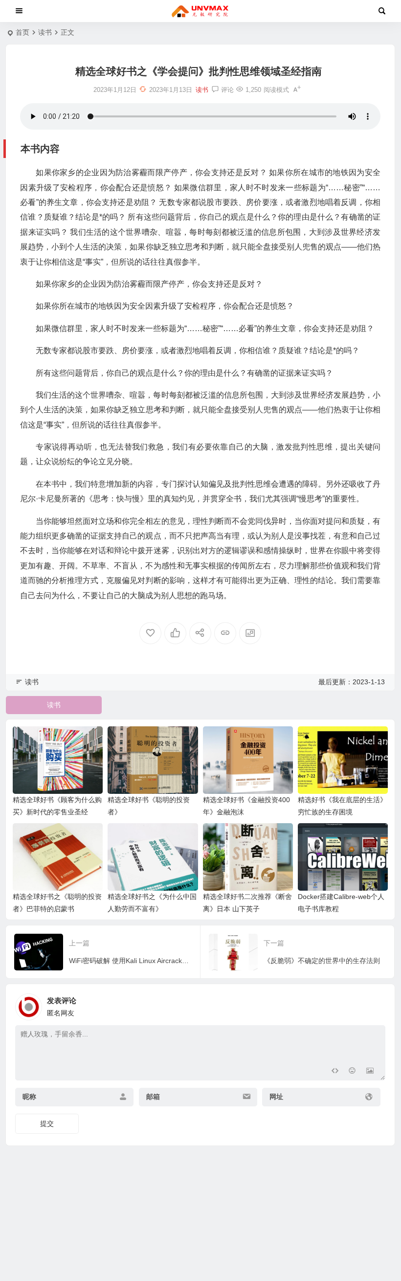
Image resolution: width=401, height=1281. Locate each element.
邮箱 (153, 1097)
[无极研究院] (200, 11)
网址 (276, 1097)
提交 (47, 1123)
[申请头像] (375, 1004)
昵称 (29, 1097)
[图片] (370, 1072)
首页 (22, 32)
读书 (45, 32)
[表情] (352, 1072)
